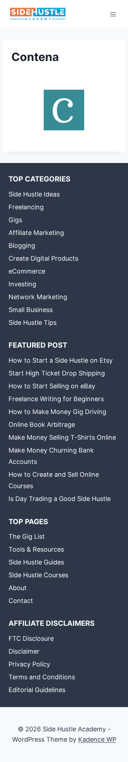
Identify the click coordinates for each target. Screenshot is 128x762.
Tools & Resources (36, 549)
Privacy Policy (29, 664)
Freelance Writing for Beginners (56, 399)
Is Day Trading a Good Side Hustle (60, 498)
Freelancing (26, 207)
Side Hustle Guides (36, 562)
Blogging (22, 245)
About (18, 588)
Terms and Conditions (42, 677)
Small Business (31, 309)
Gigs (15, 220)
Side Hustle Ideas (34, 194)
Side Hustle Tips (33, 322)
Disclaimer (24, 651)
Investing (22, 284)
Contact (21, 600)
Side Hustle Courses (38, 575)
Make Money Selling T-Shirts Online (62, 437)
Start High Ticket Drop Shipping (57, 373)
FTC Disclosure (31, 638)
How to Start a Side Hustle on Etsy (61, 360)
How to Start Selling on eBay (52, 386)
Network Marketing (38, 297)
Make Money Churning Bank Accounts (51, 455)
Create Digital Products (43, 258)
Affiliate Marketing (36, 232)
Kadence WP (97, 739)
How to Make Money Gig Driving (57, 411)
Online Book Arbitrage (42, 424)
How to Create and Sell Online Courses (54, 480)
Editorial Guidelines (37, 690)
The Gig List (27, 536)
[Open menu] (112, 14)
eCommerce (27, 271)
